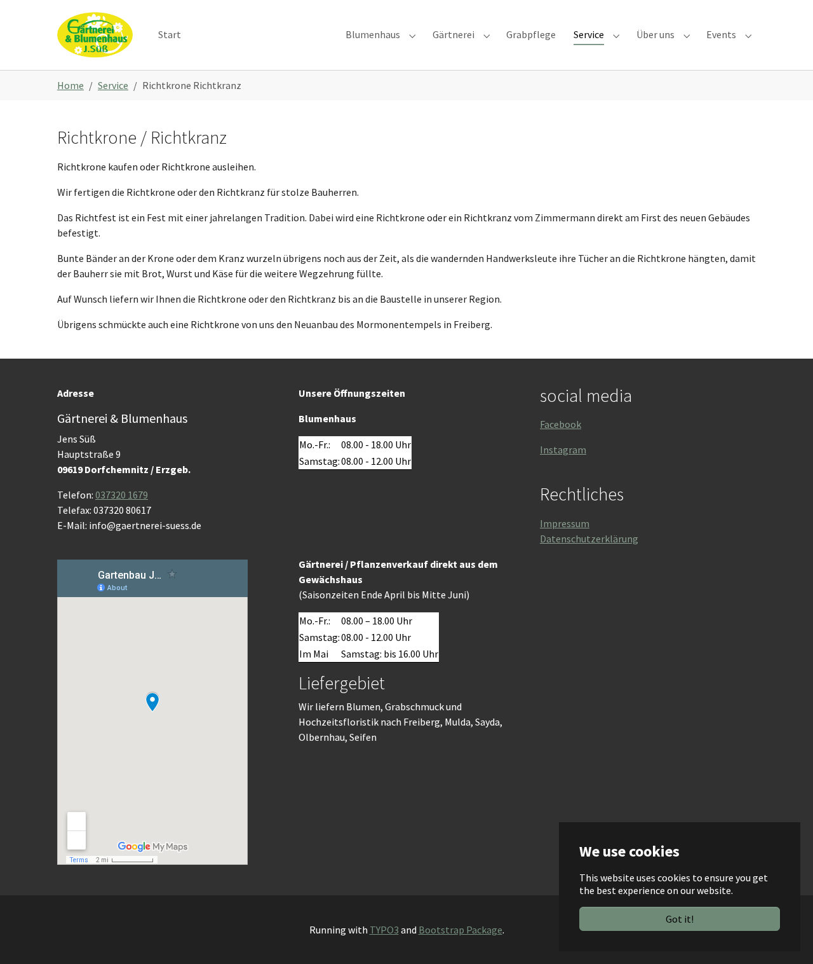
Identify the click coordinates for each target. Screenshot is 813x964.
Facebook (560, 424)
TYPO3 (384, 929)
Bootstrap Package (460, 929)
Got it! (680, 918)
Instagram (563, 449)
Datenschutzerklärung (589, 538)
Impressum (564, 523)
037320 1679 (121, 494)
